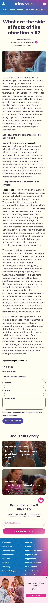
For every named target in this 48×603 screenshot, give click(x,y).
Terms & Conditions (33, 571)
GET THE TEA (36, 595)
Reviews (5, 563)
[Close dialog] (46, 577)
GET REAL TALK (24, 531)
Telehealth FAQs (8, 551)
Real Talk (6, 559)
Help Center (7, 546)
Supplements (30, 559)
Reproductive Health (33, 551)
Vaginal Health (31, 555)
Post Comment (13, 421)
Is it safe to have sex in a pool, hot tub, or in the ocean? (21, 454)
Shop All (28, 542)
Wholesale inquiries (33, 563)
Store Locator (8, 555)
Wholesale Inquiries (10, 571)
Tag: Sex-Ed (22, 361)
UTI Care (28, 546)
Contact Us (6, 542)
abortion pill (12, 361)
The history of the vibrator (22, 485)
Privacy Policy (31, 567)
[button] (5, 10)
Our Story (6, 567)
